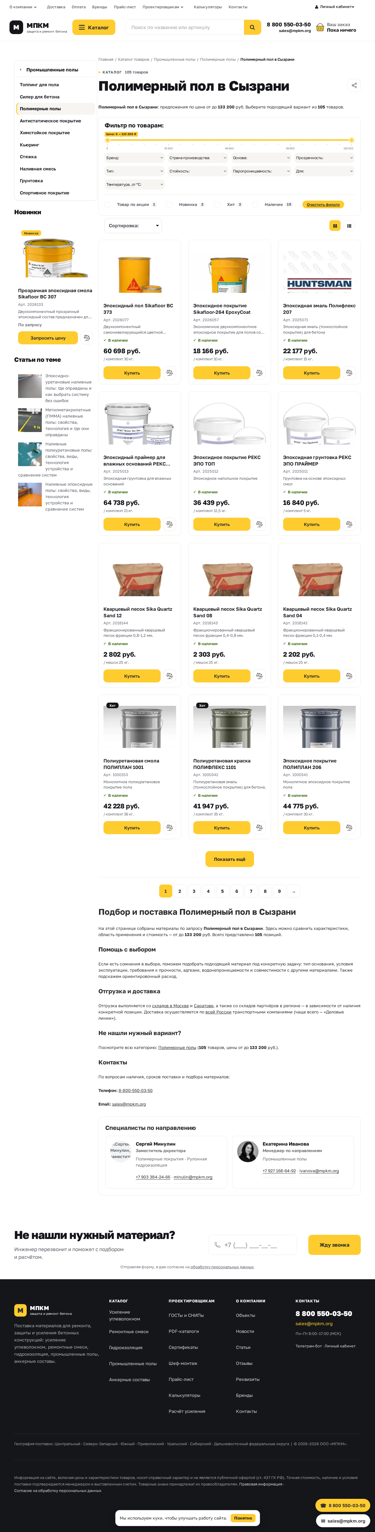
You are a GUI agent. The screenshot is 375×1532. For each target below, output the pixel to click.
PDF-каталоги (184, 1331)
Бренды (99, 6)
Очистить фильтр (323, 204)
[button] (86, 337)
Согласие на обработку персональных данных (57, 1490)
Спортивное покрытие (44, 192)
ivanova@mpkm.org (319, 1170)
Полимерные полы (40, 108)
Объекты (245, 1315)
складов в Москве (170, 1005)
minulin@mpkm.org (193, 1176)
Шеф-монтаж (183, 1363)
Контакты (238, 6)
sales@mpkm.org (295, 30)
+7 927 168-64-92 (279, 1170)
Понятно (243, 1517)
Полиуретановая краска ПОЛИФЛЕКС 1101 (221, 764)
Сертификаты (183, 1347)
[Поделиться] (354, 85)
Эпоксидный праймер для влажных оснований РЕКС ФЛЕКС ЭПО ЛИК (134, 463)
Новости (245, 1331)
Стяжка (28, 156)
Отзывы (244, 1363)
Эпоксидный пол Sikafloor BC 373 (138, 309)
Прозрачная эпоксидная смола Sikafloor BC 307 (55, 293)
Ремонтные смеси (129, 1331)
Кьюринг (29, 144)
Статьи (243, 1347)
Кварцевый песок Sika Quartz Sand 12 (137, 612)
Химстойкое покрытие (45, 132)
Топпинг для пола (39, 84)
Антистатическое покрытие (50, 120)
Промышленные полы (52, 70)
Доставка (56, 6)
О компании (20, 6)
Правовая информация (260, 1484)
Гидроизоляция (126, 1347)
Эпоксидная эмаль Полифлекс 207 (319, 309)
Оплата (79, 6)
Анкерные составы (129, 1379)
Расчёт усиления (187, 1411)
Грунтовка (31, 180)
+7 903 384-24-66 (153, 1176)
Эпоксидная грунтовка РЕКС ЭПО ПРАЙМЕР (317, 460)
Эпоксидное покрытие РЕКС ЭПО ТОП (227, 460)
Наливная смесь (38, 168)
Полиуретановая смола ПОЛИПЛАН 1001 (131, 764)
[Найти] (252, 27)
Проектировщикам (161, 6)
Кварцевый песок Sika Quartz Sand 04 (317, 612)
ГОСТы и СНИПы (186, 1315)
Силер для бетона (40, 96)
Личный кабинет (336, 6)
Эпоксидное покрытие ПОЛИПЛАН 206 (309, 764)
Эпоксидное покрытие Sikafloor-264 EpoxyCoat (221, 309)
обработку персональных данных (222, 1266)
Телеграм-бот (309, 1346)
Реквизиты (248, 1379)
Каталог (118, 1300)
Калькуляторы (208, 6)
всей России (218, 1011)
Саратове (203, 1005)
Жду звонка (335, 1245)
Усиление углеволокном (124, 1315)
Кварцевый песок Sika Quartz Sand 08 (227, 612)
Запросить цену (48, 337)
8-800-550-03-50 (136, 1090)
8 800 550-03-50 (289, 24)
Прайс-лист (125, 6)
